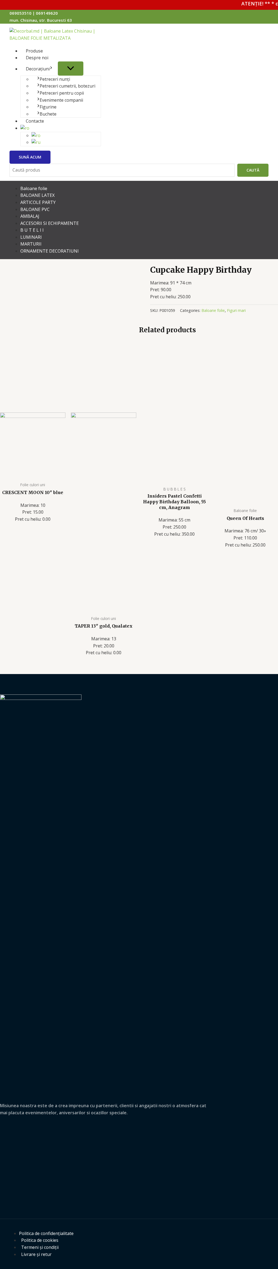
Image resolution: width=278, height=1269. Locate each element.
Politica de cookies (39, 1240)
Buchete (48, 114)
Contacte (35, 121)
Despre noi (37, 58)
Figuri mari (236, 310)
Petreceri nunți (55, 79)
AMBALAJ (29, 216)
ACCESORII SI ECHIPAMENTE (49, 223)
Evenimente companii (61, 100)
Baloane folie (33, 188)
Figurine (48, 107)
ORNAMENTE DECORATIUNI (49, 251)
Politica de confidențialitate (46, 1233)
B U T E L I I (32, 230)
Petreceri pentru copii (62, 93)
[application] (51, 69)
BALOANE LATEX (37, 195)
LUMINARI (31, 237)
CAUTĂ (253, 170)
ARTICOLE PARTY (38, 202)
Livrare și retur (36, 1254)
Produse (34, 51)
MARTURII (31, 244)
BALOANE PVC (35, 209)
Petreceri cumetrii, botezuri (67, 86)
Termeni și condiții (40, 1247)
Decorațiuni (38, 69)
